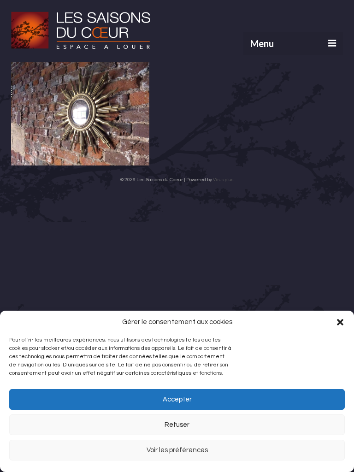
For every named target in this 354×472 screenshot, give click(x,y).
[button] (340, 322)
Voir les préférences (177, 450)
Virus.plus (223, 179)
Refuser (177, 424)
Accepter (177, 399)
